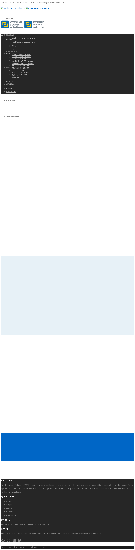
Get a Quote (8, 163)
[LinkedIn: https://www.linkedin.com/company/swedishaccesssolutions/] (14, 540)
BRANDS (9, 39)
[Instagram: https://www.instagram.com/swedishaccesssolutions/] (9, 540)
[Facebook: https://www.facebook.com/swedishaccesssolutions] (3, 540)
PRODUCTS (10, 53)
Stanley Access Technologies (23, 38)
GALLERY (9, 85)
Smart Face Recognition (21, 74)
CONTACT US (11, 92)
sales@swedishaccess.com (52, 2)
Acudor (14, 50)
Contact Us (11, 515)
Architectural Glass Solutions (23, 71)
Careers (9, 511)
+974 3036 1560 (12, 2)
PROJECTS (11, 67)
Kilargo (14, 46)
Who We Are (8, 142)
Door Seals (16, 78)
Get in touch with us (106, 446)
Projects (9, 504)
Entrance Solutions (19, 60)
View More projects (67, 325)
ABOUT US (11, 18)
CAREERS (9, 88)
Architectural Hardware (21, 67)
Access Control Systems (21, 54)
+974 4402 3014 (27, 2)
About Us (10, 501)
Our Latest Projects (12, 121)
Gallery (9, 508)
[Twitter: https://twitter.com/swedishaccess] (20, 540)
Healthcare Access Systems (23, 63)
